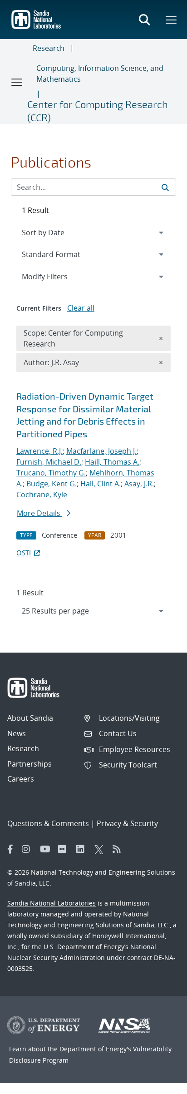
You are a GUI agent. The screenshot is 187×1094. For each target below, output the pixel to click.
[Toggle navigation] (17, 82)
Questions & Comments (48, 823)
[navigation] (93, 611)
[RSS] (119, 849)
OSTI (23, 552)
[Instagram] (28, 849)
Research (48, 48)
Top (160, 1084)
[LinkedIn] (83, 849)
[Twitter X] (101, 849)
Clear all (80, 308)
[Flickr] (65, 849)
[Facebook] (10, 849)
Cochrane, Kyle (41, 495)
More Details (39, 513)
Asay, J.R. (139, 484)
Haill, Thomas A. (112, 462)
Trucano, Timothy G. (51, 473)
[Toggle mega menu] (172, 20)
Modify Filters (56, 276)
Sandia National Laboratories (51, 903)
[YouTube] (47, 849)
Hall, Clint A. (100, 484)
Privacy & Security (127, 823)
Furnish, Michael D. (48, 462)
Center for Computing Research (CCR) (97, 110)
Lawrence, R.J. (39, 451)
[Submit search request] (165, 187)
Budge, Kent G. (51, 484)
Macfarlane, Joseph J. (101, 451)
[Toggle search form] (144, 20)
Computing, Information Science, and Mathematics (99, 73)
